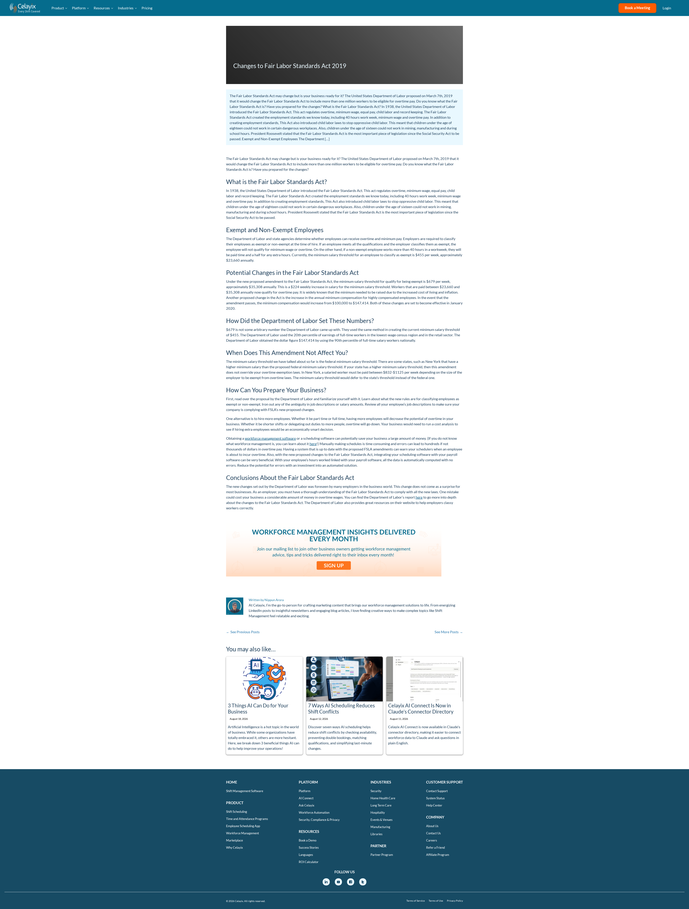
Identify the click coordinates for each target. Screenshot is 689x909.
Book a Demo (307, 840)
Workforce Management (242, 833)
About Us (432, 826)
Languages (306, 855)
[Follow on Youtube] (338, 881)
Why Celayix (234, 847)
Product (57, 8)
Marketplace (234, 840)
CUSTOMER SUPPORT (444, 782)
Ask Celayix (306, 805)
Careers (431, 840)
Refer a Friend (435, 847)
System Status (435, 798)
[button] (680, 8)
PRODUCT (234, 803)
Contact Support (437, 791)
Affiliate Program (437, 855)
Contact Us (433, 833)
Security (376, 791)
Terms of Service (415, 900)
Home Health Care (383, 798)
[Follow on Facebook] (350, 881)
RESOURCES (309, 831)
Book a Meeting (637, 8)
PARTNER (378, 846)
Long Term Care (381, 805)
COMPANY (435, 817)
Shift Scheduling (236, 811)
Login (667, 8)
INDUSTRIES (381, 782)
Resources (102, 8)
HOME (231, 782)
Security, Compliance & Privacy (319, 820)
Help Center (434, 805)
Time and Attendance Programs (247, 819)
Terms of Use (436, 900)
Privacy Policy (455, 900)
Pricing (147, 8)
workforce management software (270, 438)
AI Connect (306, 798)
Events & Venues (381, 820)
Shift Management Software (244, 791)
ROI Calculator (308, 862)
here (313, 443)
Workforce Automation (314, 812)
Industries (125, 8)
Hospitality (378, 812)
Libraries (376, 834)
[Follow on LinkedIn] (326, 881)
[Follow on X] (362, 881)
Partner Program (382, 855)
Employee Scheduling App (243, 826)
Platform (79, 8)
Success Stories (309, 847)
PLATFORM (308, 782)
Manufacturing (380, 827)
